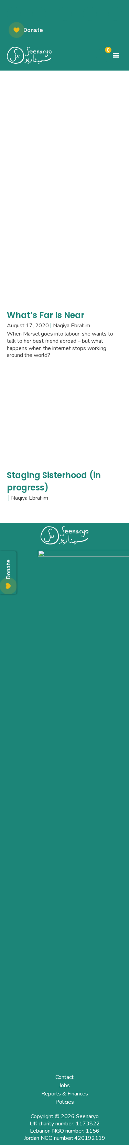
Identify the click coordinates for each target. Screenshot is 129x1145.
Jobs (64, 1085)
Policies (64, 1102)
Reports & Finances (64, 1094)
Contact (64, 1077)
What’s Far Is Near (45, 315)
